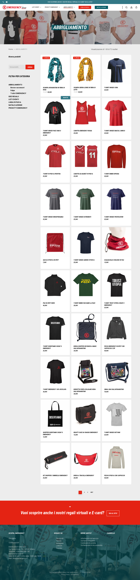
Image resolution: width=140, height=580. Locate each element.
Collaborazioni (14, 543)
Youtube (59, 548)
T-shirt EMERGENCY (18, 93)
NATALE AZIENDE (15, 105)
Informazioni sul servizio (89, 538)
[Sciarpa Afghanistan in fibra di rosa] (55, 69)
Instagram (60, 543)
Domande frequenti (88, 541)
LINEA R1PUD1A (15, 102)
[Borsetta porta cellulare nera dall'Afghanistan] (85, 371)
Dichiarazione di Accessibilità (91, 545)
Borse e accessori (17, 88)
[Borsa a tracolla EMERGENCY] (85, 457)
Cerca (30, 67)
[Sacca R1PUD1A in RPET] (55, 242)
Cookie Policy (75, 574)
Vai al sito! (113, 513)
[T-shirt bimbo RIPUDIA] (116, 155)
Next (92, 492)
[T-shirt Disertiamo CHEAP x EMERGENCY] (55, 328)
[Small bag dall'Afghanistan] (116, 371)
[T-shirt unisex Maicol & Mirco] (116, 112)
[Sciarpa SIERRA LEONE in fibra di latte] (85, 69)
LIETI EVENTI (14, 99)
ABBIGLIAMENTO (15, 85)
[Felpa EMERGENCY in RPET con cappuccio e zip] (116, 328)
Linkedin (59, 546)
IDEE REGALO (14, 96)
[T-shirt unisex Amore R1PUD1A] (85, 242)
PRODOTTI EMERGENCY (18, 108)
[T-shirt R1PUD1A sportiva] (55, 155)
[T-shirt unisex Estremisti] (85, 199)
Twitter (58, 541)
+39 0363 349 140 (23, 551)
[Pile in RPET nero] (55, 285)
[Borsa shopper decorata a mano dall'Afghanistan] (85, 328)
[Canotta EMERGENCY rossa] (85, 112)
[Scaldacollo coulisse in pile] (116, 242)
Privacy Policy (65, 574)
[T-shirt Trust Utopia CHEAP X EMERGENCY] (116, 285)
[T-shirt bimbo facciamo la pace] (85, 285)
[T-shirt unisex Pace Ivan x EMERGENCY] (55, 112)
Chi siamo (12, 538)
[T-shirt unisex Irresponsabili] (55, 199)
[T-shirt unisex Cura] (116, 69)
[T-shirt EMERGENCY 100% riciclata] (55, 371)
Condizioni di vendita (88, 543)
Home (11, 49)
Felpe (12, 90)
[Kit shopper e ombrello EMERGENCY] (55, 457)
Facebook (59, 538)
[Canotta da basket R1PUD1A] (85, 155)
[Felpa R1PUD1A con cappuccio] (116, 457)
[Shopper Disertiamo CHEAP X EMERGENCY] (55, 414)
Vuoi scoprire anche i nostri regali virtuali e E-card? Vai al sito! (70, 2)
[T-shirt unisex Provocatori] (116, 199)
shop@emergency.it (20, 558)
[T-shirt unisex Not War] (116, 414)
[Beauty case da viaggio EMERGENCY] (85, 414)
